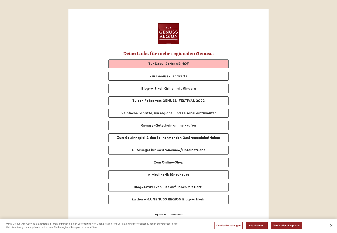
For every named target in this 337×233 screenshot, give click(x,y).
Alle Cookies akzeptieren (286, 225)
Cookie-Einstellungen (228, 225)
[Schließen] (331, 225)
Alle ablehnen (256, 225)
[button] (168, 63)
